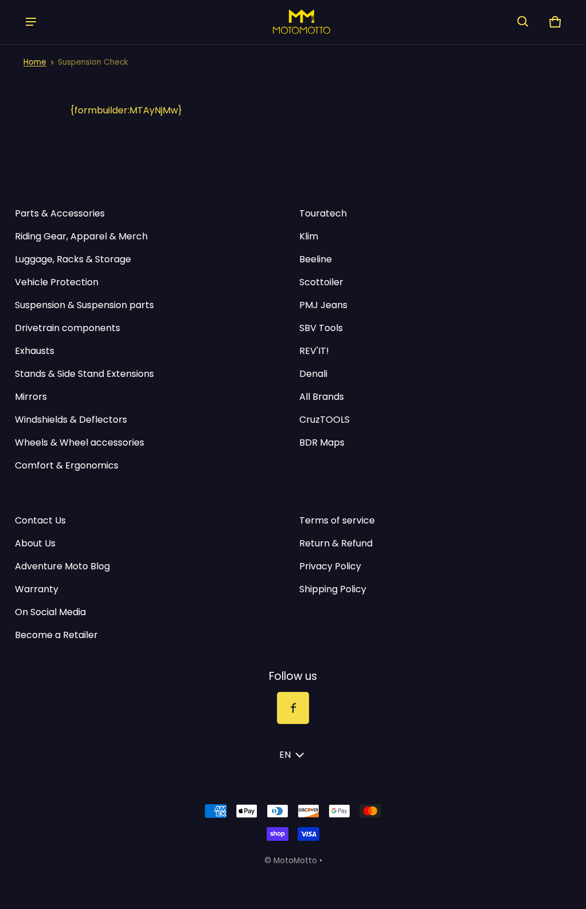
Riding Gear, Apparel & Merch (81, 236)
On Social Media (50, 612)
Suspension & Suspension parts (84, 305)
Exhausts (34, 350)
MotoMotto (295, 860)
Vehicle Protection (56, 282)
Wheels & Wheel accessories (79, 442)
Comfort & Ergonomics (66, 465)
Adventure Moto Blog (62, 566)
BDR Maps (322, 442)
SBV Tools (321, 328)
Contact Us (40, 520)
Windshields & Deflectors (71, 419)
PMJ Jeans (323, 305)
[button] (523, 22)
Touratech (323, 213)
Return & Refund (336, 543)
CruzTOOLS (324, 419)
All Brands (321, 396)
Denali (313, 373)
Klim (308, 236)
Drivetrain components (67, 328)
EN (285, 754)
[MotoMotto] (277, 21)
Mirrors (31, 396)
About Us (35, 543)
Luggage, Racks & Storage (73, 259)
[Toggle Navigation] (31, 22)
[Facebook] (293, 708)
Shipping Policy (332, 589)
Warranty (36, 589)
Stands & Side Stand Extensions (84, 373)
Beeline (315, 259)
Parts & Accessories (60, 213)
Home (34, 62)
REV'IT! (314, 350)
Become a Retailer (56, 635)
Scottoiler (321, 282)
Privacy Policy (330, 566)
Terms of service (337, 520)
